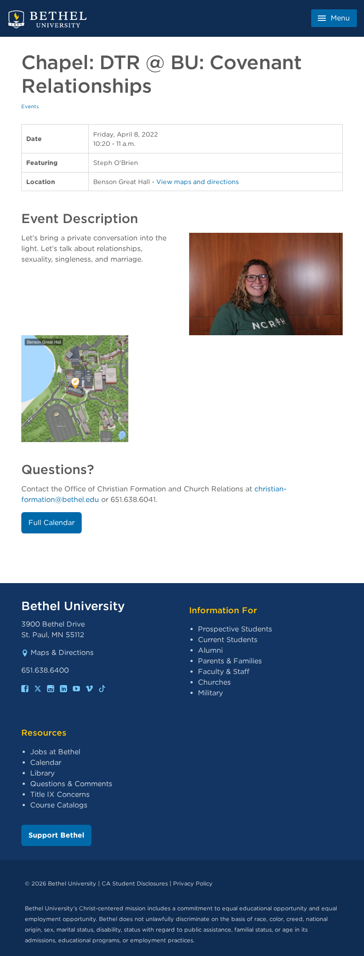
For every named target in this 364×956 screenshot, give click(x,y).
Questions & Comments (71, 784)
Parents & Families (230, 661)
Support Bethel (56, 835)
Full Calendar (51, 522)
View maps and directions (197, 181)
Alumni (210, 650)
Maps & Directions (62, 652)
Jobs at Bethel (55, 752)
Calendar (45, 762)
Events (30, 106)
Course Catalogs (58, 805)
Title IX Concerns (60, 794)
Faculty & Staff (223, 671)
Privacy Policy (193, 883)
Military (210, 693)
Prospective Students (235, 629)
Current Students (227, 639)
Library (42, 773)
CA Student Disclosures (135, 883)
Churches (214, 682)
